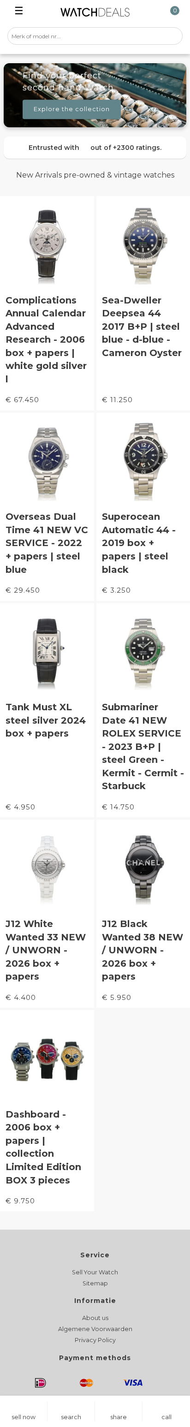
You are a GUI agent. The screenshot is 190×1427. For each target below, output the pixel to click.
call (166, 1417)
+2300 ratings (136, 147)
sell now (24, 1417)
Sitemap (95, 1283)
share (118, 1417)
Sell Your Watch (95, 1272)
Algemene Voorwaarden (95, 1329)
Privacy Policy (95, 1340)
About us (95, 1317)
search (71, 1417)
